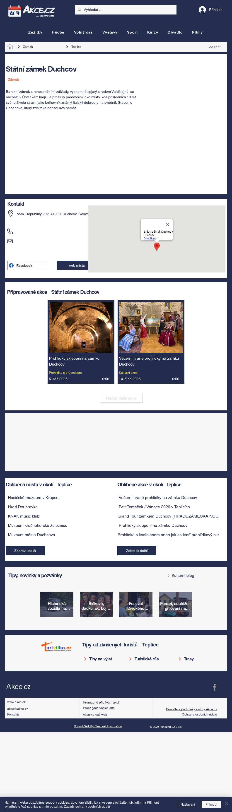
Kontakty (13, 714)
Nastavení (188, 804)
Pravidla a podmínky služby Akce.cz (191, 709)
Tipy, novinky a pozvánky (35, 575)
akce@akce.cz (17, 709)
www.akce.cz (16, 702)
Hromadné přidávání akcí (101, 702)
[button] (58, 498)
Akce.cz (18, 686)
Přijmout (211, 804)
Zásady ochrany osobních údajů (87, 806)
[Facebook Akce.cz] (214, 687)
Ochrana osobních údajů (199, 714)
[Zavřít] (226, 804)
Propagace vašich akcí (99, 708)
